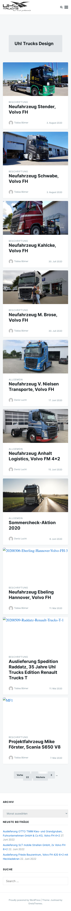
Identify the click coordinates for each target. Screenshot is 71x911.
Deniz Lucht (20, 400)
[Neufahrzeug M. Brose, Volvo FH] (35, 287)
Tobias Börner (21, 122)
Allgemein (16, 379)
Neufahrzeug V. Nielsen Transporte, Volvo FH (34, 386)
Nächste (40, 777)
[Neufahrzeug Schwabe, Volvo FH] (35, 148)
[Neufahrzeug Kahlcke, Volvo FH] (35, 218)
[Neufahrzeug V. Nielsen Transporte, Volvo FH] (35, 356)
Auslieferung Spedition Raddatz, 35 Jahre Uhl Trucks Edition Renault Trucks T (33, 669)
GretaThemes (35, 903)
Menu (66, 7)
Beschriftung (18, 102)
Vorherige (22, 775)
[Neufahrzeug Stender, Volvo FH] (35, 79)
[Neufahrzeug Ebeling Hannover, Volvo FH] (35, 564)
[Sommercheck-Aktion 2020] (35, 495)
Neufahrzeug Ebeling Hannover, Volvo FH (31, 594)
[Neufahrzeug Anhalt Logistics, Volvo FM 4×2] (35, 426)
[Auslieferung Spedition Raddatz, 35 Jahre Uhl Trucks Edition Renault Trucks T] (35, 634)
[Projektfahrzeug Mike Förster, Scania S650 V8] (35, 714)
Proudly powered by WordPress (25, 900)
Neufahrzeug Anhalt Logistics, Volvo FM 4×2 (34, 456)
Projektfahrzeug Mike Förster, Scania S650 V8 (35, 744)
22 (27, 777)
